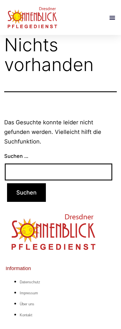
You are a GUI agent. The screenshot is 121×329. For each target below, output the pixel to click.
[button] (112, 17)
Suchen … (16, 156)
